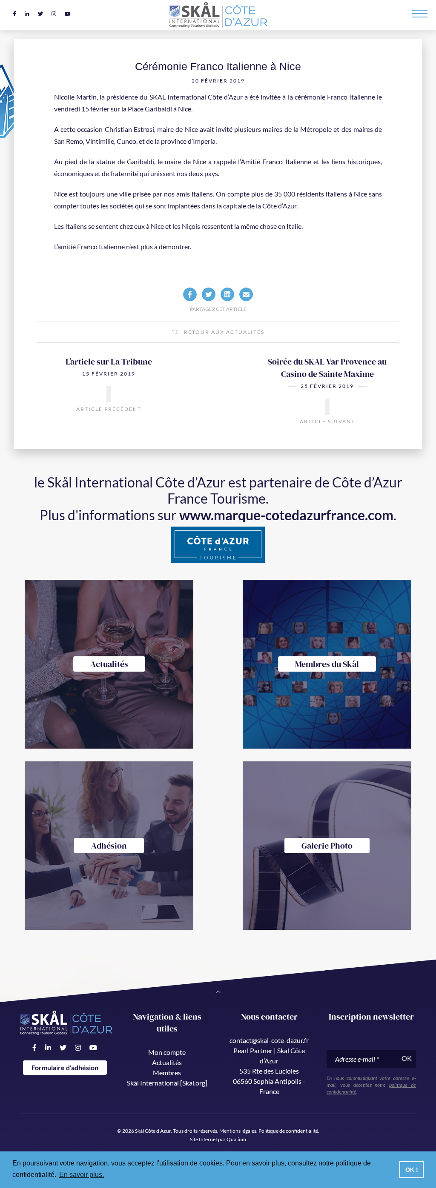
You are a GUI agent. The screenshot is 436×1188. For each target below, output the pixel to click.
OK (407, 1058)
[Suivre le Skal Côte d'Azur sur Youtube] (68, 14)
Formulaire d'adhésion (65, 1067)
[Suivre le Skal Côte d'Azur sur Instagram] (54, 14)
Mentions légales (237, 1131)
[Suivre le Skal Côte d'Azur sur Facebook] (14, 14)
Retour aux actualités (223, 332)
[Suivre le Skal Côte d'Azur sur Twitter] (40, 14)
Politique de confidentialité (288, 1131)
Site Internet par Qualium (218, 1139)
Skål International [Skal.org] (167, 1083)
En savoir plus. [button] (81, 1174)
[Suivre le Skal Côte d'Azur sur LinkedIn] (27, 14)
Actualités (167, 1062)
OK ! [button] (411, 1169)
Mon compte (167, 1052)
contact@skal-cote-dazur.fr (269, 1040)
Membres (167, 1072)
